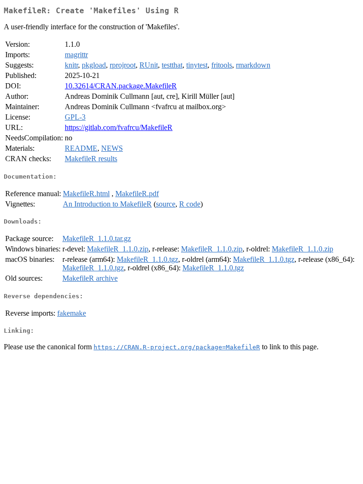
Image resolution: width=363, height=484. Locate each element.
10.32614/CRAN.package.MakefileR (121, 86)
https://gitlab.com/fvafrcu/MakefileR (119, 127)
